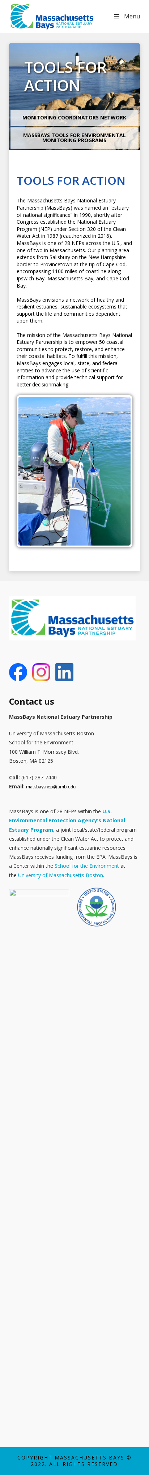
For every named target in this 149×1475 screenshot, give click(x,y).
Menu (132, 16)
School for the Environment (87, 865)
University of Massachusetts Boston (60, 875)
